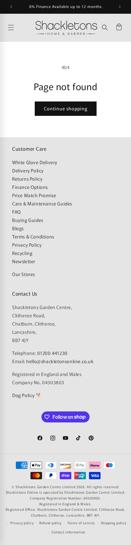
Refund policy (50, 522)
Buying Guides (27, 220)
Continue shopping (65, 108)
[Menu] (20, 27)
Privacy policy (22, 522)
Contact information (68, 531)
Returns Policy (27, 178)
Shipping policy (113, 522)
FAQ (16, 211)
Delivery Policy (28, 170)
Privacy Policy (26, 244)
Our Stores (23, 274)
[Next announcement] (119, 6)
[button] (105, 27)
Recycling (22, 253)
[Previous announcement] (11, 6)
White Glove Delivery (34, 162)
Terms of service (81, 522)
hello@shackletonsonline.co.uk (60, 361)
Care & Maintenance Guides (42, 203)
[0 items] (119, 27)
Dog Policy (23, 395)
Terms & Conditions (33, 236)
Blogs (18, 228)
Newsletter (23, 261)
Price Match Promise (34, 195)
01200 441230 (52, 353)
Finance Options (30, 187)
